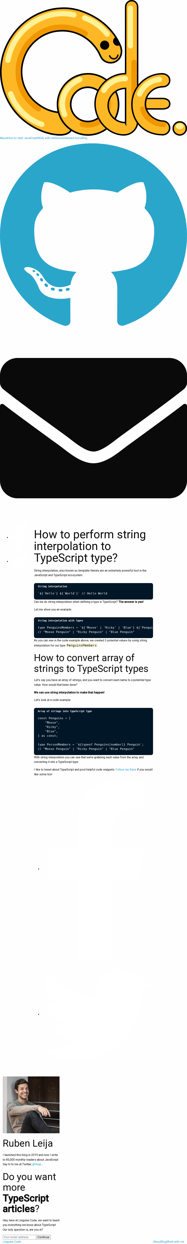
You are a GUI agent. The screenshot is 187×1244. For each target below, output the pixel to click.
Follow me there (126, 769)
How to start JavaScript (22, 138)
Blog (84, 138)
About (3, 138)
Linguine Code (12, 1241)
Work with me (46, 138)
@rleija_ (37, 1164)
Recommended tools (68, 138)
